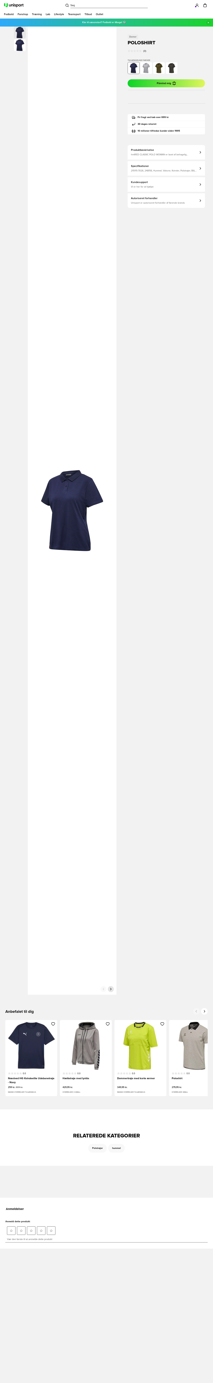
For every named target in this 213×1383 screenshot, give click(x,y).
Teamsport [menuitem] (74, 14)
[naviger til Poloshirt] (146, 68)
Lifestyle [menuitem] (59, 14)
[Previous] (196, 1011)
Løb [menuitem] (48, 14)
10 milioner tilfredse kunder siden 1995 (159, 131)
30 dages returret (147, 124)
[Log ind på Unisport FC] (197, 5)
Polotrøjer (97, 1148)
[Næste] (111, 989)
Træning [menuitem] (37, 14)
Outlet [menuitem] (99, 14)
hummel (116, 1148)
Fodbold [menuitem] (9, 14)
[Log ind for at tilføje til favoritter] (53, 1024)
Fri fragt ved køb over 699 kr (153, 117)
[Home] (14, 5)
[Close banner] (208, 23)
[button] (20, 45)
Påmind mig (164, 83)
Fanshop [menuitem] (23, 14)
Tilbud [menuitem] (88, 14)
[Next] (204, 1011)
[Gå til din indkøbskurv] (205, 5)
